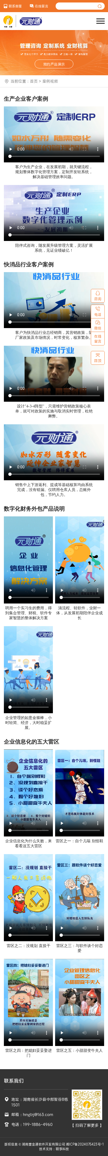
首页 (34, 81)
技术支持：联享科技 (54, 1149)
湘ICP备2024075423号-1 (85, 1144)
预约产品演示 (54, 64)
